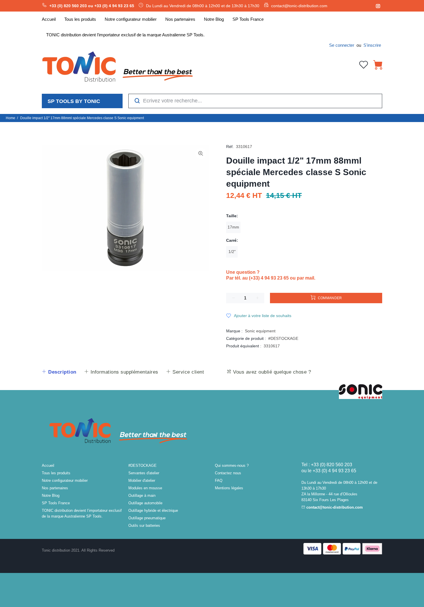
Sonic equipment (260, 331)
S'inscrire (372, 45)
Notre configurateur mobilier (65, 480)
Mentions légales (229, 488)
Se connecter (341, 45)
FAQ (218, 480)
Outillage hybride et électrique (153, 510)
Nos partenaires (55, 488)
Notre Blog (50, 495)
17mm (233, 227)
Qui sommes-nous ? (232, 465)
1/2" (232, 251)
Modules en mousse (145, 488)
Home (10, 118)
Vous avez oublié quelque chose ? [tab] (271, 372)
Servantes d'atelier (143, 473)
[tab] (59, 372)
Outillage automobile (145, 503)
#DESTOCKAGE (283, 338)
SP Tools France (56, 503)
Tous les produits (56, 473)
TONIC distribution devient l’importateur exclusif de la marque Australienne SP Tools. (82, 513)
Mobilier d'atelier (141, 480)
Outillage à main (141, 495)
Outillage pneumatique (147, 518)
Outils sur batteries (144, 525)
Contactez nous (228, 473)
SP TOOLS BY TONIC (74, 101)
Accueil (48, 465)
